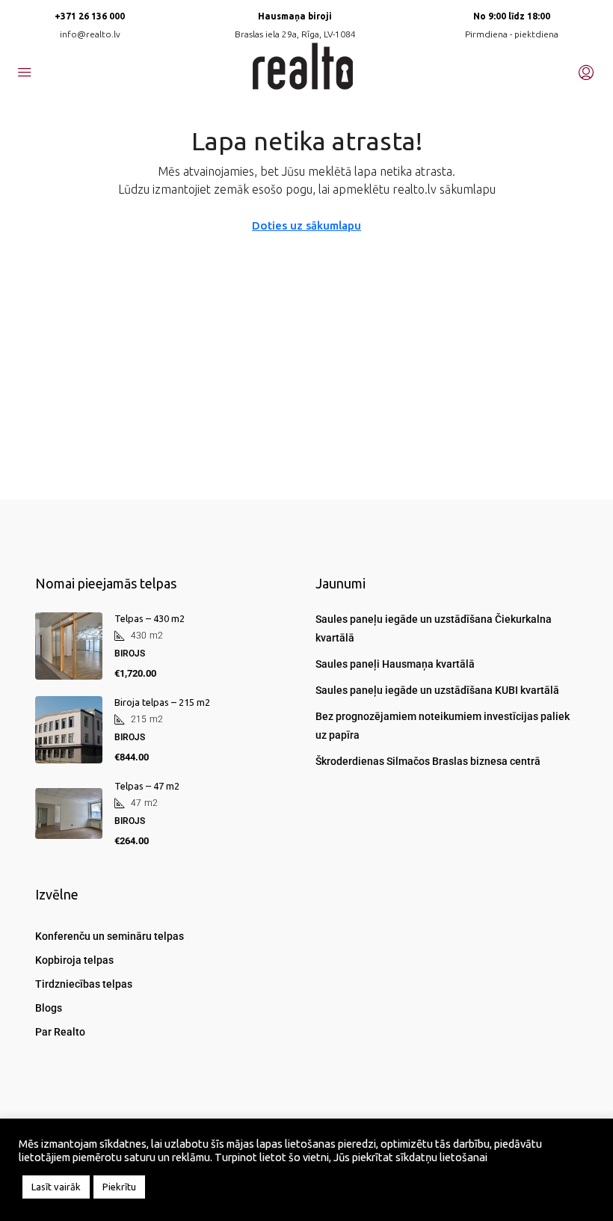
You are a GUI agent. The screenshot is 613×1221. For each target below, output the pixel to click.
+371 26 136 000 (90, 16)
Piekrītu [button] (119, 1186)
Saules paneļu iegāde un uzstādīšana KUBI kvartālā (437, 690)
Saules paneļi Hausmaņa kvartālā (395, 664)
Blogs (48, 1008)
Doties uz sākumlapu (306, 225)
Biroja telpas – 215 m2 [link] (162, 702)
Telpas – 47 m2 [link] (146, 786)
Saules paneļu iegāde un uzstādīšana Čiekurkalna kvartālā (433, 628)
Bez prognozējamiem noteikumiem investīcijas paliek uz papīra (442, 725)
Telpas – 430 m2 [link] (149, 618)
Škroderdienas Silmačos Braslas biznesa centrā (427, 761)
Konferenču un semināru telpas (109, 936)
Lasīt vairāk (56, 1186)
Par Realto (60, 1032)
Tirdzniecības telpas (83, 984)
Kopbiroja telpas (74, 960)
